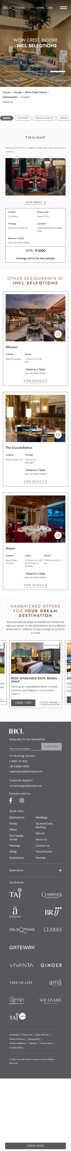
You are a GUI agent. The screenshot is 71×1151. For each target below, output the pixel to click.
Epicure (40, 833)
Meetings (14, 845)
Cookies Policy (16, 1047)
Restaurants (10, 97)
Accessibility (34, 1039)
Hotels (17, 92)
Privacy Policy (46, 1043)
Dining (13, 851)
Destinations (16, 817)
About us (41, 839)
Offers (13, 829)
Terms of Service (17, 1039)
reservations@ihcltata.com (25, 771)
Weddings (42, 817)
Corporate (14, 1034)
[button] (35, 870)
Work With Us (42, 1034)
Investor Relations (17, 1043)
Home (6, 92)
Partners (33, 1043)
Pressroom (27, 1034)
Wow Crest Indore (36, 92)
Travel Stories (44, 851)
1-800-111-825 (18, 761)
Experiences (16, 858)
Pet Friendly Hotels (16, 837)
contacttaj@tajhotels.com (25, 786)
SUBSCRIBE (51, 746)
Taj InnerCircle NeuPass (44, 825)
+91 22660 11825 (19, 766)
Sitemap (41, 858)
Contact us (42, 845)
